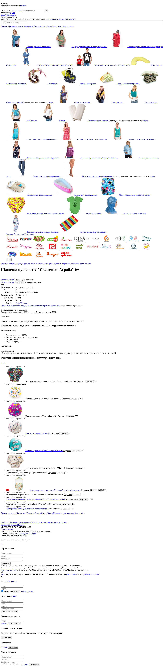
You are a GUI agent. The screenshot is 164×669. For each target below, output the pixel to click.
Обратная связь (7, 529)
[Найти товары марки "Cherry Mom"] (66, 242)
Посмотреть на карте (27, 534)
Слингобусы (52, 84)
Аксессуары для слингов (98, 121)
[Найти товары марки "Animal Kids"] (39, 242)
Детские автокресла (87, 84)
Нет (13, 13)
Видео (54, 26)
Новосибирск (16, 10)
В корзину (19, 280)
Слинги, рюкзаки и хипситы (38, 47)
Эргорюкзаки (117, 102)
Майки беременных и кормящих (141, 139)
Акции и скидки (68, 26)
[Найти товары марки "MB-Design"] (53, 249)
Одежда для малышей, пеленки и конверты (55, 65)
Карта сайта (79, 513)
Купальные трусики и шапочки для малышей (45, 213)
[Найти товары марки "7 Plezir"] (26, 242)
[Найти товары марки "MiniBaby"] (66, 249)
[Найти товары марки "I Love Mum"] (133, 242)
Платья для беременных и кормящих (92, 139)
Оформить (19, 282)
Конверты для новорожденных (39, 195)
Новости (60, 26)
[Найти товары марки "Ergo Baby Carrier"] (106, 242)
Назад (50, 102)
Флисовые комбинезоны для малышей (42, 232)
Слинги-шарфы (150, 102)
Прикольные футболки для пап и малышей (112, 65)
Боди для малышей (93, 213)
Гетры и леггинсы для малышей (92, 232)
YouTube (34, 523)
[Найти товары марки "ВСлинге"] (26, 257)
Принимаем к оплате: (10, 570)
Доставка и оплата (15, 26)
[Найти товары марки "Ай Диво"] (120, 249)
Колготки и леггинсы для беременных (98, 176)
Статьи (49, 26)
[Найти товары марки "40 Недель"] (12, 242)
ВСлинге (23, 5)
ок (46, 10)
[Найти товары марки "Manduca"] (39, 249)
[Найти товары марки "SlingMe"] (106, 249)
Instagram (42, 523)
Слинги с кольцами (82, 102)
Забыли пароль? (26, 591)
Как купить (28, 26)
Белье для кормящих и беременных (41, 139)
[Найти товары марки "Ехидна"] (53, 257)
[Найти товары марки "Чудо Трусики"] (66, 257)
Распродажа (29, 234)
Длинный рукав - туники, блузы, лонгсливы (99, 158)
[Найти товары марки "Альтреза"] (133, 249)
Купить (93, 490)
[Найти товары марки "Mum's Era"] (79, 249)
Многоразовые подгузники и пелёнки (134, 195)
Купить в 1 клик (7, 280)
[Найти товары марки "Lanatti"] (12, 249)
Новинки (9, 234)
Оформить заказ (70, 574)
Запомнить (8, 591)
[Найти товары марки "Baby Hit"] (53, 242)
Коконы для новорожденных (85, 195)
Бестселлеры (19, 234)
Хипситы (62, 121)
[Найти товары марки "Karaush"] (146, 242)
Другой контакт (68, 19)
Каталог (4, 26)
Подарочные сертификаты (128, 84)
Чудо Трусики (21, 303)
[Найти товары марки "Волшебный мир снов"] (12, 257)
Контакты (37, 26)
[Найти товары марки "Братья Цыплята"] (146, 249)
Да (10, 13)
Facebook (4, 523)
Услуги (44, 26)
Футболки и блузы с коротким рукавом (43, 158)
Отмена (4, 623)
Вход (14, 596)
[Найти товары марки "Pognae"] (93, 249)
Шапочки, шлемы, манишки (134, 213)
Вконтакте (13, 523)
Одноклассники (24, 523)
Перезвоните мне (55, 19)
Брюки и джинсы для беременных (46, 176)
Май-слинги (31, 121)
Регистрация (11, 581)
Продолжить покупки (90, 574)
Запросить (83, 499)
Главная (4, 264)
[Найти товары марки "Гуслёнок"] (39, 257)
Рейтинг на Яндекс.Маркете (12, 525)
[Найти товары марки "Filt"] (120, 242)
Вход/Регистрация (8, 15)
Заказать (89, 381)
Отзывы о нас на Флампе (57, 523)
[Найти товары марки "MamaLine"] (26, 249)
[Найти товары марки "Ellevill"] (93, 242)
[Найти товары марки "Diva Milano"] (79, 242)
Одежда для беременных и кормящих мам (89, 47)
